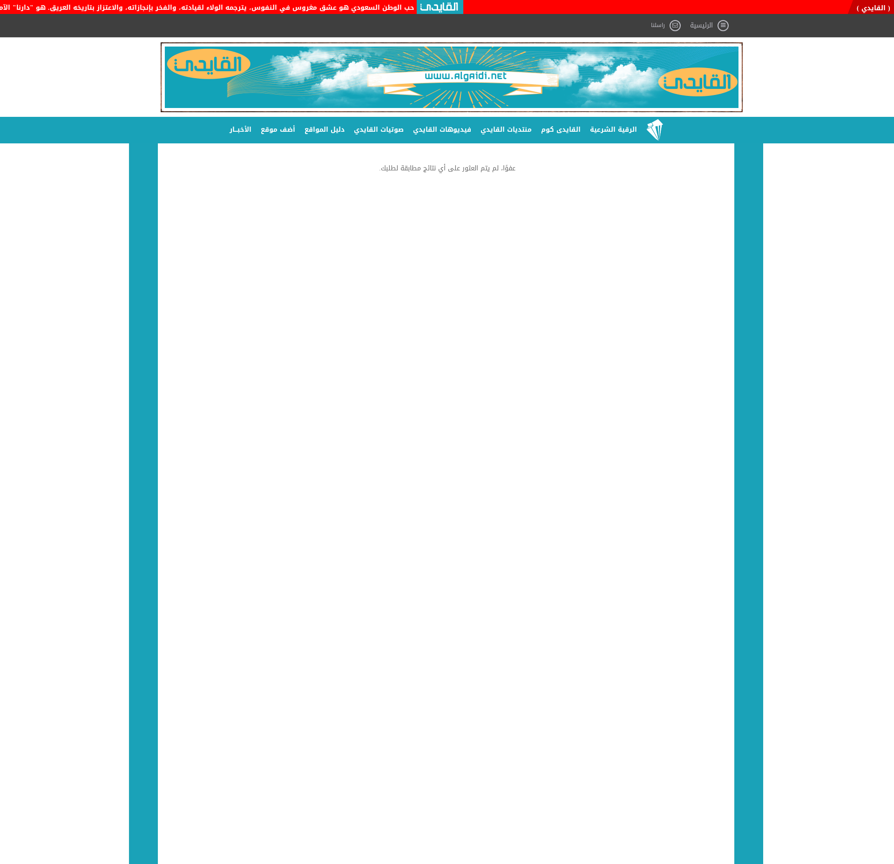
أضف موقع (278, 129)
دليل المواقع (325, 129)
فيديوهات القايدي (442, 129)
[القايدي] (452, 77)
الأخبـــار (240, 129)
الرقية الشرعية (613, 129)
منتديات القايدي (506, 129)
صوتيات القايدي (379, 129)
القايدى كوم (561, 129)
